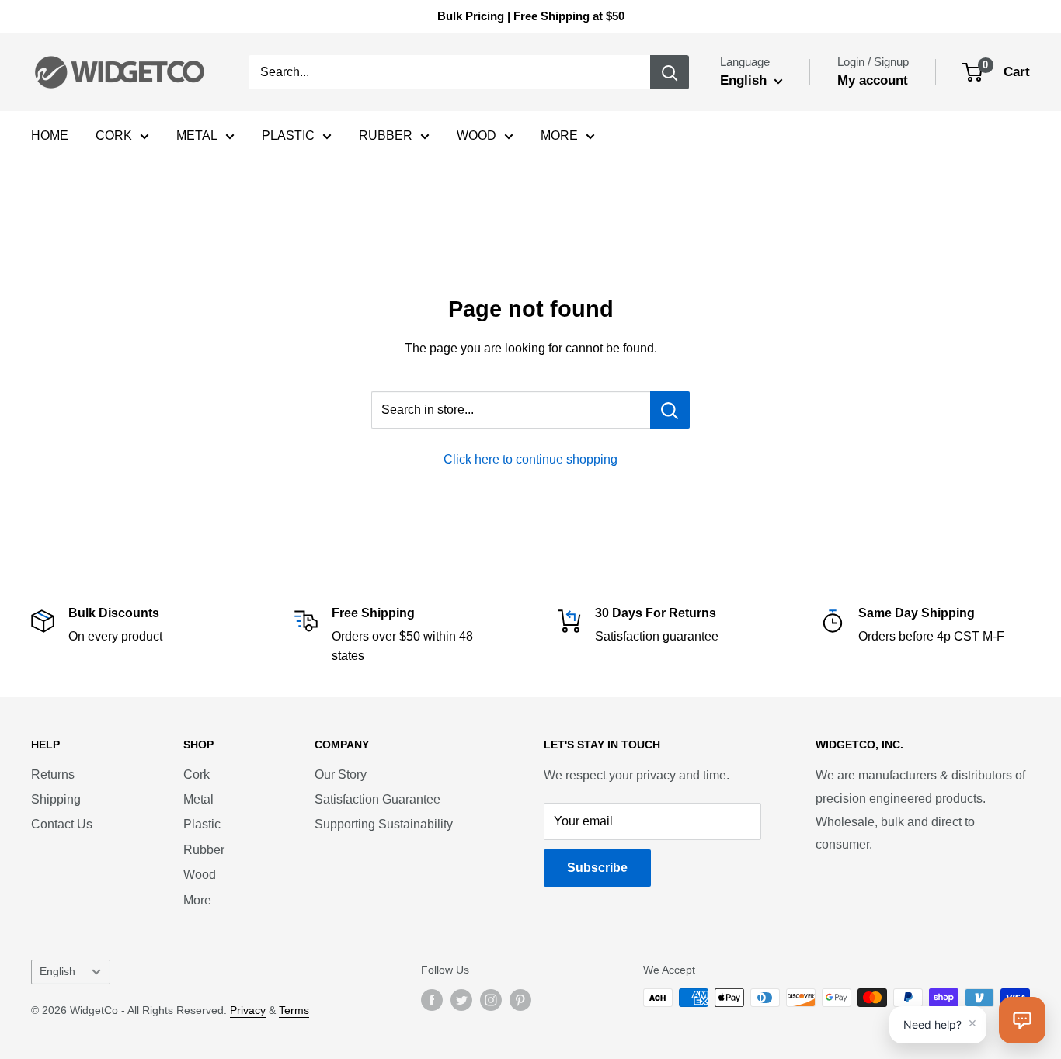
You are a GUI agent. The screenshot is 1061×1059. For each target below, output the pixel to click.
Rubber (203, 849)
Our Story (341, 774)
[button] (1022, 1020)
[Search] (669, 72)
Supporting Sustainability (384, 824)
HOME (49, 135)
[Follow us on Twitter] (461, 999)
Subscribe (597, 867)
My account (872, 80)
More (197, 900)
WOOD (476, 135)
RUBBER (385, 135)
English (57, 971)
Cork (196, 774)
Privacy (248, 1010)
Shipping (56, 799)
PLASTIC (288, 135)
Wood (199, 874)
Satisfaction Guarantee (377, 799)
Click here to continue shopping (530, 459)
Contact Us (61, 824)
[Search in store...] (670, 410)
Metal (198, 799)
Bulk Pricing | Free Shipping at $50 (530, 16)
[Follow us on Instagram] (491, 999)
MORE (559, 135)
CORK (114, 135)
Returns (53, 774)
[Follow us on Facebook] (432, 999)
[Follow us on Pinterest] (520, 999)
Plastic (202, 824)
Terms (294, 1010)
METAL (196, 135)
